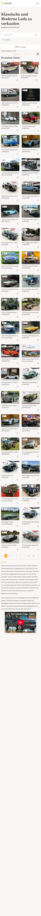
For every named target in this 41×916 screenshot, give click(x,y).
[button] (38, 556)
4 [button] (16, 556)
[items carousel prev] (3, 68)
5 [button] (20, 556)
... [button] (24, 556)
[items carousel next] (36, 68)
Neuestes (17, 54)
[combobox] (20, 35)
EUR (27, 54)
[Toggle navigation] (37, 3)
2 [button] (9, 556)
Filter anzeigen (21, 47)
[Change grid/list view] (34, 54)
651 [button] (28, 556)
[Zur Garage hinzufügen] (17, 80)
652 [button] (33, 556)
